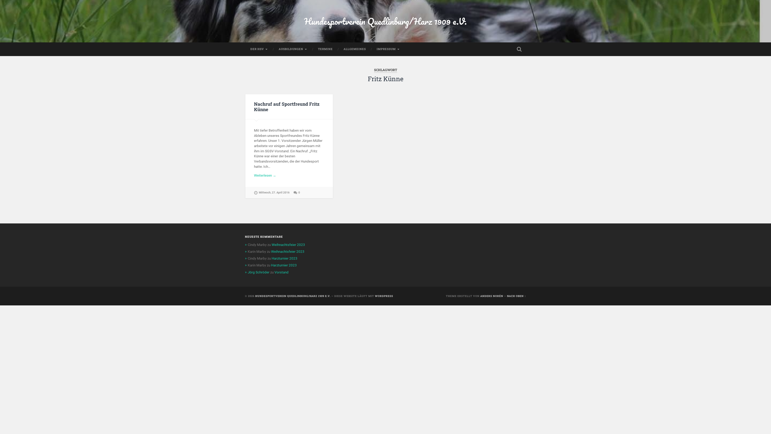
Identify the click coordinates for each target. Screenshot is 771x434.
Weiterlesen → (265, 175)
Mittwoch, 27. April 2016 (274, 192)
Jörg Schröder (258, 272)
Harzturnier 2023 (284, 258)
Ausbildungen (291, 49)
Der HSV (257, 49)
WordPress (384, 296)
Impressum (386, 49)
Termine (325, 49)
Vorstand (281, 272)
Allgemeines (355, 49)
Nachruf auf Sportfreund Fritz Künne (286, 106)
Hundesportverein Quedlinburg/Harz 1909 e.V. (385, 21)
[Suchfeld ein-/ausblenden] (519, 49)
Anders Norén (491, 296)
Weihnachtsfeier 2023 (288, 245)
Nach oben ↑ (516, 296)
